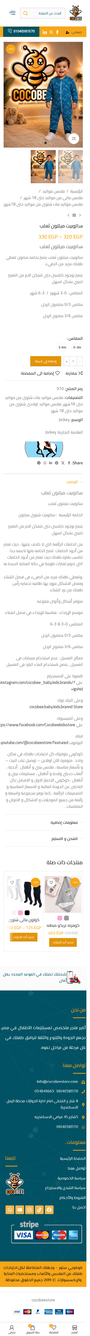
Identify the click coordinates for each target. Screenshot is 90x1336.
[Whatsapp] (10, 1209)
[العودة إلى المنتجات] (74, 215)
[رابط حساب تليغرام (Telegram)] (39, 463)
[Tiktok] (39, 1209)
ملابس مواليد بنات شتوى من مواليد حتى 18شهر (43, 204)
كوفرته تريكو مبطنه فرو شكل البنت (63, 928)
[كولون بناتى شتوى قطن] (23, 891)
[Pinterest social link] (57, 463)
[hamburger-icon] (12, 13)
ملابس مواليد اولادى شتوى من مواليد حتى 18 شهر (46, 407)
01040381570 (24, 31)
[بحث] (25, 13)
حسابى (77, 32)
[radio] (77, 347)
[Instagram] (29, 1209)
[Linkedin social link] (51, 463)
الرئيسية (76, 191)
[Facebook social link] (69, 463)
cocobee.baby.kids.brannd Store (56, 707)
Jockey (64, 419)
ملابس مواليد (53, 191)
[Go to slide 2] (41, 143)
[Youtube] (19, 1209)
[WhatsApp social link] (45, 463)
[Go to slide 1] (45, 143)
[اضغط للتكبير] (73, 138)
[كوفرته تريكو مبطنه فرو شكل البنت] (63, 894)
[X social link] (63, 463)
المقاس (75, 338)
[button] (78, 95)
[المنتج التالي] (68, 215)
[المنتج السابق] (80, 215)
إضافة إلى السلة (45, 361)
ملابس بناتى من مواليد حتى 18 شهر (53, 198)
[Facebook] (49, 1209)
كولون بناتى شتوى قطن (23, 922)
